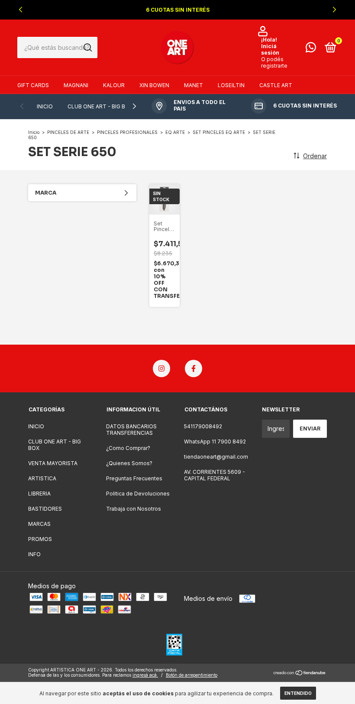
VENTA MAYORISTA (52, 463)
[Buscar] (87, 47)
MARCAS (39, 524)
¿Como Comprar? (128, 448)
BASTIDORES (45, 508)
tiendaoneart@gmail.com (216, 456)
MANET (193, 85)
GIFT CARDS (33, 85)
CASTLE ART (275, 85)
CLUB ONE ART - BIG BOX (100, 106)
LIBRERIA (39, 493)
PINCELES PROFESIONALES (127, 132)
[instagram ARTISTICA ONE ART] (161, 368)
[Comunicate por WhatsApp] (310, 49)
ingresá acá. (145, 675)
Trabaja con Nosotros (133, 508)
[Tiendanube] (300, 673)
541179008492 (203, 426)
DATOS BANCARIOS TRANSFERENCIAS (131, 429)
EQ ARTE (175, 132)
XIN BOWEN (154, 85)
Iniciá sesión (270, 49)
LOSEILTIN (231, 85)
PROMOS (40, 539)
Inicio (33, 132)
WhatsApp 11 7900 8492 (215, 441)
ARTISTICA (42, 478)
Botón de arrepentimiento (191, 675)
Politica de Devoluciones (138, 493)
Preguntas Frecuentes (134, 478)
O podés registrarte (274, 62)
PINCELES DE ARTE (68, 132)
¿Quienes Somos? (129, 463)
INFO (34, 554)
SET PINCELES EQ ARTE (219, 132)
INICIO (45, 106)
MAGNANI (76, 85)
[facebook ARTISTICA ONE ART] (193, 368)
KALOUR (114, 85)
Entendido (298, 693)
